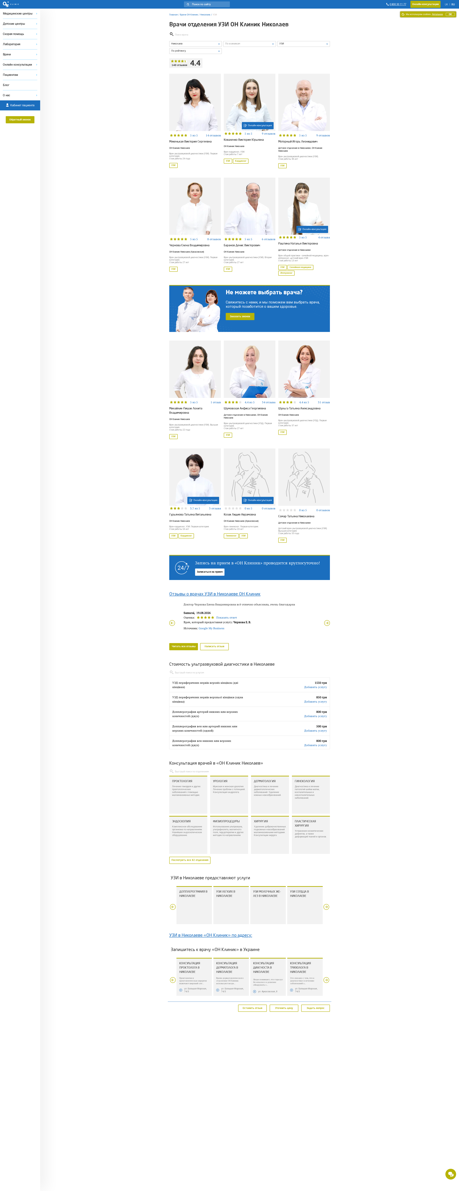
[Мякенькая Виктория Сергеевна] (195, 121)
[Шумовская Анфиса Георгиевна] (249, 390)
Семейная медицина (300, 267)
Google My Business (211, 628)
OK (450, 14)
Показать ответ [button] (226, 617)
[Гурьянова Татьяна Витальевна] (195, 495)
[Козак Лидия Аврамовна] (249, 495)
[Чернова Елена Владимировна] (195, 227)
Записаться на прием (210, 572)
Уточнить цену (284, 1008)
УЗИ (173, 165)
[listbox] (195, 44)
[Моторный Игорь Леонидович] (304, 121)
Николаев (205, 14)
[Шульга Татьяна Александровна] (304, 390)
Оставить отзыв (252, 1008)
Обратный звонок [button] (20, 119)
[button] (207, 4)
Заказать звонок (240, 316)
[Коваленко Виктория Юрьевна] (249, 121)
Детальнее (437, 14)
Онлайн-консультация (260, 125)
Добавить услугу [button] (315, 687)
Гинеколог (231, 536)
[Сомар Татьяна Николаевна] (304, 495)
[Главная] (11, 4)
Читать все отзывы (184, 646)
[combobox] (303, 44)
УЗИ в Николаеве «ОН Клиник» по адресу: (210, 935)
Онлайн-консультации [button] (425, 4)
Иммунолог (286, 273)
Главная (173, 14)
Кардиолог (240, 161)
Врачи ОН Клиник (189, 14)
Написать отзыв (214, 646)
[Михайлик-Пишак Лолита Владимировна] (195, 390)
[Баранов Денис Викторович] (249, 227)
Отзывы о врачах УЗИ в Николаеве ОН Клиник (215, 594)
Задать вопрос (316, 1008)
